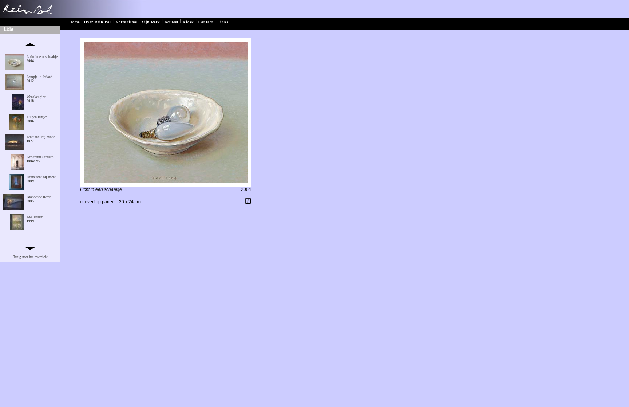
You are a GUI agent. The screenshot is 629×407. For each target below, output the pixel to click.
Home (74, 22)
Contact (205, 22)
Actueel (171, 22)
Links (223, 22)
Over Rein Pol (97, 22)
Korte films (126, 22)
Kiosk (188, 22)
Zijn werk (150, 22)
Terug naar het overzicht (30, 257)
